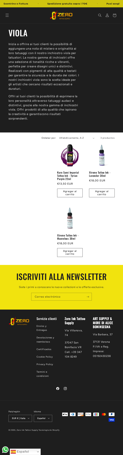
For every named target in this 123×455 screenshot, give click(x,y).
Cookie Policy (45, 356)
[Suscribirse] (88, 297)
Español (22, 451)
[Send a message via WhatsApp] (5, 449)
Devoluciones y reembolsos (45, 339)
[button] (7, 15)
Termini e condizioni (43, 373)
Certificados (44, 349)
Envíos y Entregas (42, 328)
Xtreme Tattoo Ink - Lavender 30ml (99, 174)
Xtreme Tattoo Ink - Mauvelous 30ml (67, 237)
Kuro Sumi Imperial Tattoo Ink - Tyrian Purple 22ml (68, 176)
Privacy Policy (45, 364)
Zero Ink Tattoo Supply (27, 430)
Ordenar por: (48, 137)
